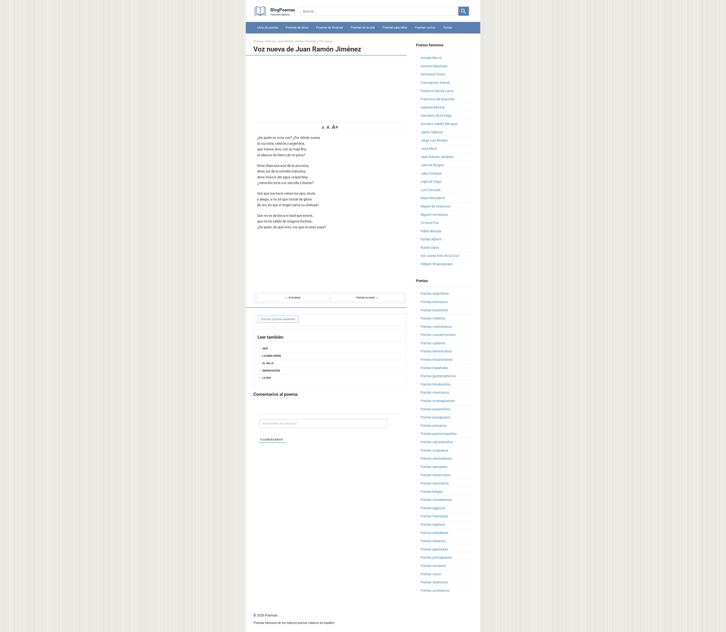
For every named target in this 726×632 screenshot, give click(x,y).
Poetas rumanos (433, 566)
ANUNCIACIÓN (271, 370)
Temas (447, 27)
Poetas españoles (434, 368)
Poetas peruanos (434, 426)
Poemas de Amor (297, 27)
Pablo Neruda (431, 231)
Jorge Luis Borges (434, 140)
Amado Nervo (431, 58)
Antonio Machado (434, 66)
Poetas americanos (436, 475)
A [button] (323, 127)
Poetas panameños (436, 409)
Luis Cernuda (431, 190)
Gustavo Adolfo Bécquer (439, 124)
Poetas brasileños (434, 310)
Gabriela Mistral (432, 107)
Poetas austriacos (435, 483)
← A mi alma (292, 297)
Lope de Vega (431, 181)
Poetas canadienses (436, 500)
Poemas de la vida (363, 27)
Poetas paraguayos (435, 417)
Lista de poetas (267, 27)
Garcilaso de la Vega (436, 115)
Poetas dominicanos (436, 351)
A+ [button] (335, 127)
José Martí (429, 149)
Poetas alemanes (434, 467)
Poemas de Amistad (329, 27)
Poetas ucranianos (435, 590)
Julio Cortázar (431, 173)
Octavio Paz (430, 223)
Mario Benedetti (433, 198)
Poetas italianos (433, 541)
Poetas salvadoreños (437, 442)
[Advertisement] (329, 89)
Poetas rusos (431, 574)
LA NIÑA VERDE (271, 355)
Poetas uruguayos (434, 450)
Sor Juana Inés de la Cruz (440, 256)
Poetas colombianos (436, 327)
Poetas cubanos (433, 343)
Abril (265, 348)
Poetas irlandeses (434, 533)
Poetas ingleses (433, 524)
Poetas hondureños (436, 384)
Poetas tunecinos (434, 582)
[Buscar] (463, 11)
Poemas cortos (425, 27)
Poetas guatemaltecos (438, 376)
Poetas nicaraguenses (438, 401)
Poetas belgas (432, 492)
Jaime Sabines (432, 132)
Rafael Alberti (431, 239)
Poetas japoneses (434, 549)
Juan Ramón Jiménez (437, 157)
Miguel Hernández (434, 215)
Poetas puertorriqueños (439, 434)
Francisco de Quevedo (437, 99)
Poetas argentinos (435, 293)
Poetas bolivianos (434, 302)
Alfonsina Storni (433, 74)
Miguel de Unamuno (436, 206)
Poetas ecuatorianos (437, 359)
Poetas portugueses (436, 557)
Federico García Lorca (437, 91)
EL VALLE (268, 363)
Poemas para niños (394, 27)
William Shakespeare (436, 264)
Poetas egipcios (433, 508)
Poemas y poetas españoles (278, 319)
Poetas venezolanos (436, 458)
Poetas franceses (434, 516)
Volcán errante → (367, 297)
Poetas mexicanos (435, 392)
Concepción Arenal (435, 83)
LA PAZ (266, 377)
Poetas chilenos (433, 318)
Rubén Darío (430, 248)
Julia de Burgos (432, 165)
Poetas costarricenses (438, 335)
